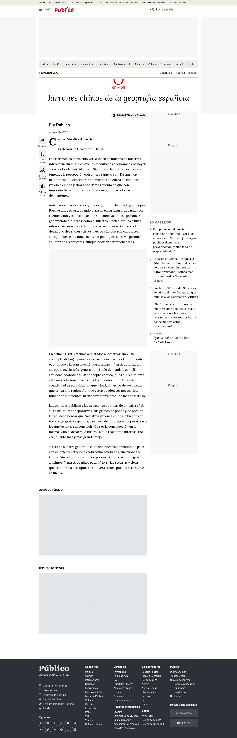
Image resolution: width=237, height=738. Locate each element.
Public (191, 64)
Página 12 (147, 704)
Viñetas (191, 72)
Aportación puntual (54, 694)
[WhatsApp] (68, 729)
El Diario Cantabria (151, 675)
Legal (145, 710)
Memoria (139, 64)
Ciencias (165, 64)
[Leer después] (42, 154)
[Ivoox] (74, 729)
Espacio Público (150, 671)
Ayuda (46, 708)
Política (45, 64)
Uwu (116, 680)
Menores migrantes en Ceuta (88, 2)
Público (54, 669)
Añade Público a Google (130, 115)
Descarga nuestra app (183, 704)
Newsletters (49, 690)
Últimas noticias (93, 724)
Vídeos (88, 716)
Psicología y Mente (123, 684)
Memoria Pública (94, 696)
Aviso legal (147, 715)
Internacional (87, 64)
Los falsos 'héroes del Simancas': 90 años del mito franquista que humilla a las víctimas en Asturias (175, 292)
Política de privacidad (153, 724)
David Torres (165, 342)
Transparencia (177, 675)
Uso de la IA (180, 692)
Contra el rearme (122, 719)
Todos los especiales (124, 728)
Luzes (145, 700)
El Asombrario (149, 692)
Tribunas (179, 72)
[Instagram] (74, 723)
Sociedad (90, 684)
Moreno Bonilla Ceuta (64, 2)
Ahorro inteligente (123, 688)
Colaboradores (151, 666)
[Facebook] (54, 723)
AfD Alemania (132, 2)
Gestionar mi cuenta (54, 685)
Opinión (56, 64)
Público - (64, 125)
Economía (179, 64)
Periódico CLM (149, 680)
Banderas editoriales (184, 684)
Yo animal (118, 696)
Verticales (120, 666)
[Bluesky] (68, 723)
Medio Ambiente (122, 64)
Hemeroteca (48, 72)
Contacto (175, 696)
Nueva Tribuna (149, 688)
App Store (186, 722)
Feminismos (104, 64)
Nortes (145, 684)
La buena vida (121, 675)
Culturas (152, 64)
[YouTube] (41, 729)
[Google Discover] (48, 723)
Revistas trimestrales (127, 706)
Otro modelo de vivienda (126, 715)
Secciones (91, 666)
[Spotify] (61, 729)
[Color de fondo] (42, 186)
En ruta (117, 692)
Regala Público (51, 699)
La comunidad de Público (58, 703)
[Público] (64, 9)
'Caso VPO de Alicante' (113, 2)
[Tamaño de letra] (42, 170)
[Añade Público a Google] (41, 723)
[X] (61, 723)
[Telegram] (54, 729)
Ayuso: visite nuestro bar (171, 337)
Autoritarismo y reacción (126, 724)
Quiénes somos (178, 671)
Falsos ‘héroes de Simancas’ (174, 2)
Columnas (166, 72)
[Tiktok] (48, 729)
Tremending (70, 64)
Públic (88, 712)
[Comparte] (42, 140)
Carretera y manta (123, 700)
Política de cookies (151, 719)
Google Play (186, 713)
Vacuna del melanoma (150, 2)
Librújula (146, 696)
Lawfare (118, 711)
